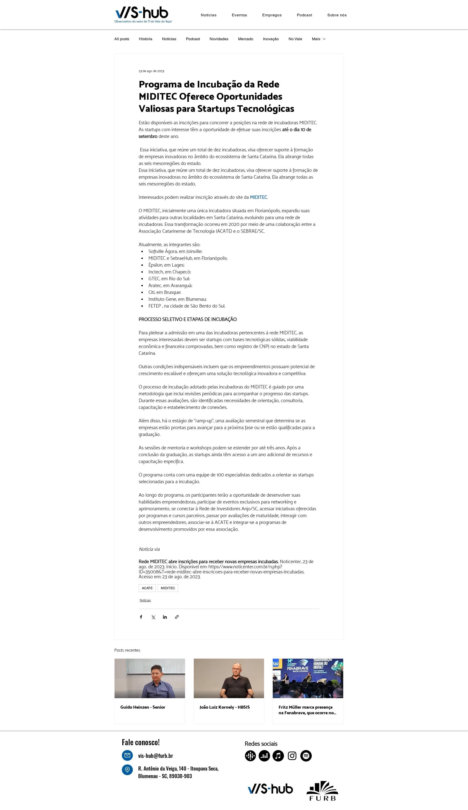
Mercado (245, 39)
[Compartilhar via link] (177, 617)
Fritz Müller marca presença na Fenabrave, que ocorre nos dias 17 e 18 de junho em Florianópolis (307, 709)
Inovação (271, 39)
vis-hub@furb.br (155, 755)
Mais (316, 39)
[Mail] (127, 755)
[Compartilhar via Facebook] (141, 617)
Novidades (219, 39)
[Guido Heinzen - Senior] (150, 678)
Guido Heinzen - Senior (142, 707)
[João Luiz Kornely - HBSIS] (229, 678)
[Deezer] (264, 756)
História (145, 39)
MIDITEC (168, 588)
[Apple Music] (278, 756)
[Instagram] (292, 756)
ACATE (147, 588)
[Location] (127, 769)
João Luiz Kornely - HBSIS (225, 707)
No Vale (295, 39)
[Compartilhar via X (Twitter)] (153, 617)
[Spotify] (306, 756)
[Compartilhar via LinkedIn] (165, 617)
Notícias (169, 39)
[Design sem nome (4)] (250, 756)
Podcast (193, 39)
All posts (121, 39)
